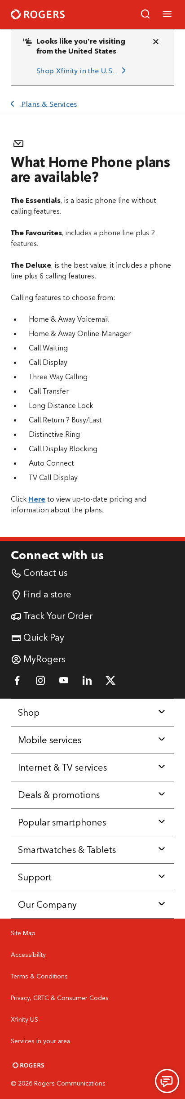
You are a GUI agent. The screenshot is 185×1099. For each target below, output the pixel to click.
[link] (82, 71)
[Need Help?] (167, 1081)
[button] (145, 14)
